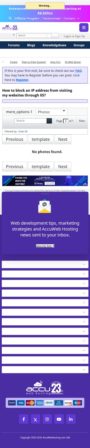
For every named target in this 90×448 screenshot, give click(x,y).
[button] (52, 264)
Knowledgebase (54, 45)
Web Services (15, 339)
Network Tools (16, 359)
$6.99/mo (45, 13)
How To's (55, 62)
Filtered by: (11, 131)
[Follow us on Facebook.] (23, 419)
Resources (12, 349)
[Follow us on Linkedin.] (71, 419)
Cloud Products (16, 273)
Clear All (23, 131)
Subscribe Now (44, 245)
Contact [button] (69, 18)
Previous (14, 139)
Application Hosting (21, 282)
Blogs (31, 45)
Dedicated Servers (19, 320)
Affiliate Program (26, 18)
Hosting (9, 263)
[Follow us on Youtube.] (59, 419)
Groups (79, 45)
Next (63, 139)
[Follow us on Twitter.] (35, 419)
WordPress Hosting (20, 292)
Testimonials (51, 18)
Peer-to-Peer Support (34, 62)
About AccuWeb (17, 368)
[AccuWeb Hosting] (18, 27)
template (41, 139)
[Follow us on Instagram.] (47, 419)
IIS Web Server (73, 62)
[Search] (55, 35)
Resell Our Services (20, 311)
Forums (14, 45)
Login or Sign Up (74, 36)
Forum (13, 62)
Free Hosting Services (23, 330)
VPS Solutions (15, 301)
